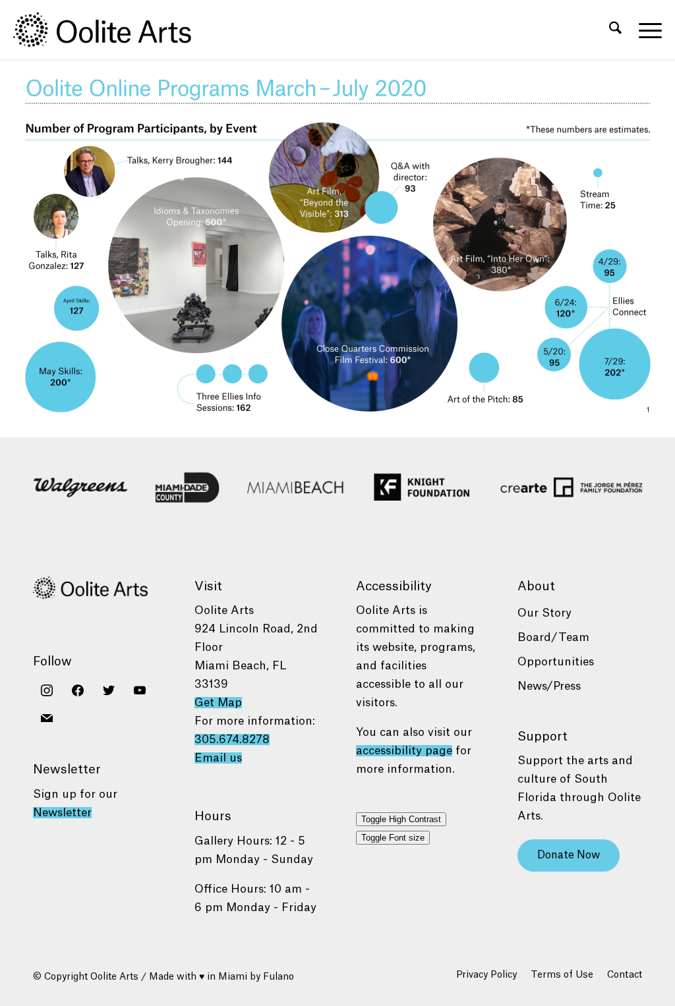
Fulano (278, 977)
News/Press (549, 686)
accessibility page (404, 750)
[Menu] (646, 29)
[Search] (615, 29)
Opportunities (555, 661)
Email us (218, 758)
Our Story (544, 613)
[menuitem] (615, 29)
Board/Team (553, 637)
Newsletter (62, 812)
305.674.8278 (232, 739)
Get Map (218, 702)
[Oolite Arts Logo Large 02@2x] (109, 29)
